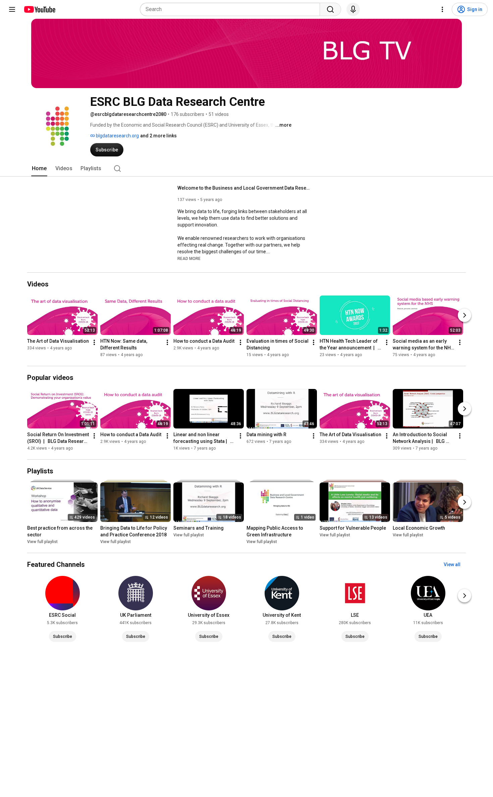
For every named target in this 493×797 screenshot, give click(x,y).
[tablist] (246, 168)
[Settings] (442, 9)
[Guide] (12, 9)
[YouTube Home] (39, 9)
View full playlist (42, 541)
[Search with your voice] (353, 9)
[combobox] (232, 9)
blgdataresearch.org (117, 135)
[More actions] (94, 342)
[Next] (464, 315)
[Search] (330, 9)
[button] (189, 258)
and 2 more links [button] (158, 135)
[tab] (39, 168)
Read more (189, 258)
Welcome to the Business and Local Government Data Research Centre (244, 188)
